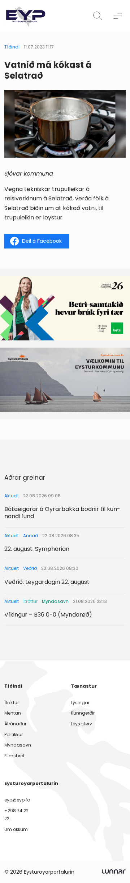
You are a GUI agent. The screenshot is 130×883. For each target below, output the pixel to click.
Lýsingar (80, 703)
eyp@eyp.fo (17, 800)
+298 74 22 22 (16, 815)
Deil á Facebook (42, 241)
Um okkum (16, 829)
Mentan (12, 713)
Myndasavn (17, 745)
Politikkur (13, 734)
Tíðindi (12, 47)
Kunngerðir (83, 713)
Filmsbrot (14, 756)
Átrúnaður (15, 724)
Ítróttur (11, 703)
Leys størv (81, 724)
